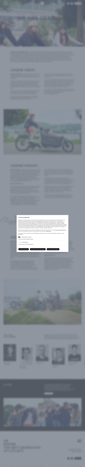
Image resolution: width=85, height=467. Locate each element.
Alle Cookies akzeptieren (53, 249)
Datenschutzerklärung (60, 230)
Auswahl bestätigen (23, 249)
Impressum (48, 231)
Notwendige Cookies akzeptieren (38, 249)
